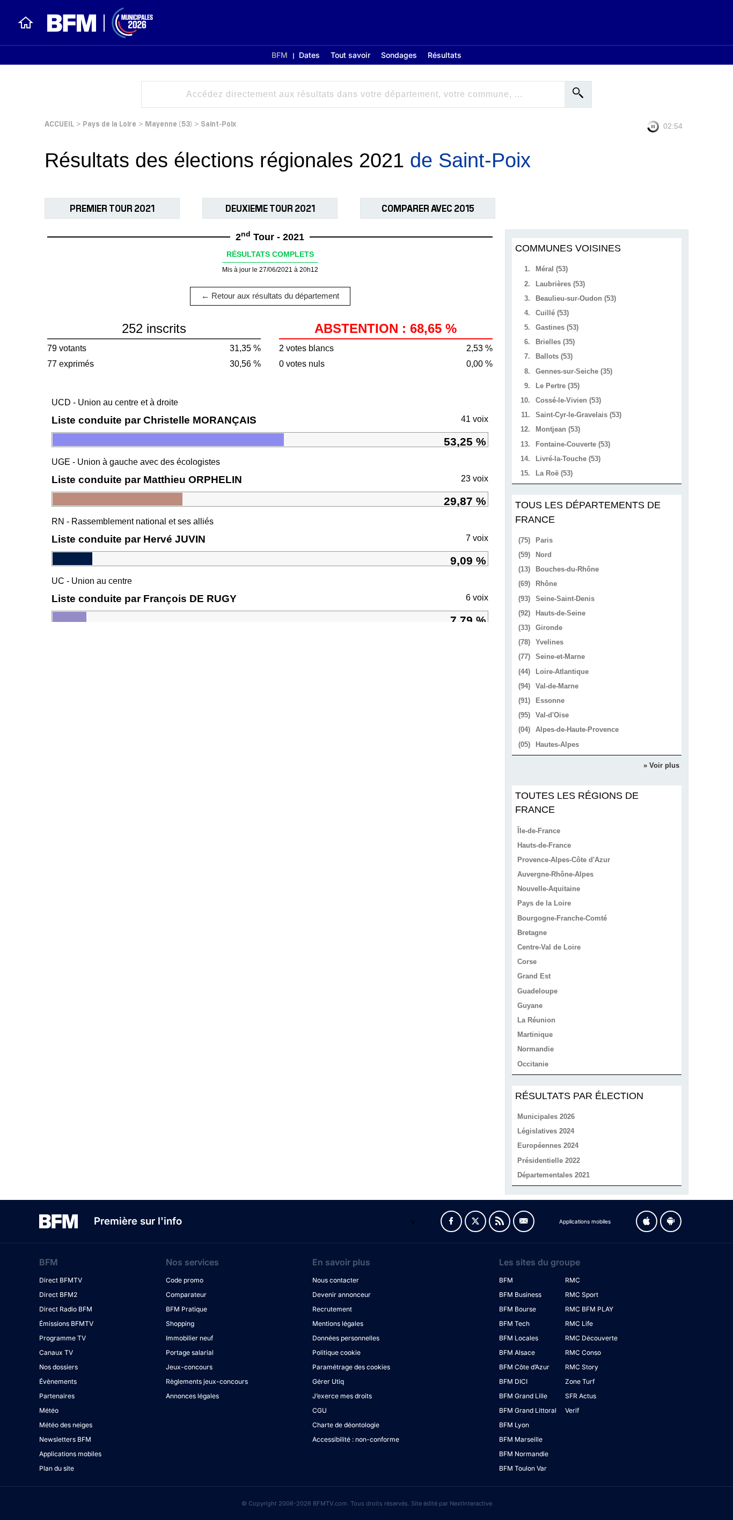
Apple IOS (646, 1221)
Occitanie (532, 1064)
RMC (572, 1280)
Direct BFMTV (60, 1280)
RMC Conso (583, 1352)
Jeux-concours (189, 1367)
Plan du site (56, 1468)
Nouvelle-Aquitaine (548, 889)
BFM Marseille (521, 1439)
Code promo (184, 1280)
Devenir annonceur (341, 1295)
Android (670, 1221)
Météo (48, 1410)
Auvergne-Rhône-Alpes (555, 874)
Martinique (535, 1034)
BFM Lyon (514, 1425)
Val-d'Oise (552, 715)
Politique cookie (336, 1352)
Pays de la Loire (109, 123)
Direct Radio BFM (65, 1309)
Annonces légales (192, 1396)
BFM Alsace (517, 1352)
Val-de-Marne (557, 686)
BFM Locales (518, 1338)
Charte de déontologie (345, 1425)
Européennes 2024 (547, 1145)
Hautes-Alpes (557, 744)
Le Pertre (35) (558, 386)
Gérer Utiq (328, 1381)
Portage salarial (190, 1352)
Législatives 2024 (545, 1131)
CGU (319, 1410)
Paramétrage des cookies (351, 1367)
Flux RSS (499, 1221)
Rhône (546, 584)
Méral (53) (552, 269)
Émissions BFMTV (66, 1323)
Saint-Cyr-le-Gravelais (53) (578, 415)
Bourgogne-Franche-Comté (562, 918)
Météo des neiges (65, 1425)
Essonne (550, 700)
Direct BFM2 (58, 1295)
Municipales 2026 (546, 1117)
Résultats (444, 55)
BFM (280, 55)
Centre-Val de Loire (549, 947)
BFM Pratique (186, 1309)
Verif (572, 1410)
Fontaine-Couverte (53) (573, 444)
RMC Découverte (591, 1338)
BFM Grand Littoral (527, 1410)
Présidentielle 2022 (548, 1160)
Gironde (549, 628)
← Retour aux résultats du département (270, 295)
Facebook (451, 1221)
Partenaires (57, 1396)
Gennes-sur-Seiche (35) (574, 371)
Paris (544, 540)
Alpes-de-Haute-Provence (577, 729)
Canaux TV (56, 1352)
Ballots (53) (554, 356)
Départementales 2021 (553, 1175)
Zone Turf (580, 1381)
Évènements (58, 1381)
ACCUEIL (59, 123)
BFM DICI (513, 1381)
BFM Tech (514, 1323)
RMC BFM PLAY (589, 1309)
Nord (544, 555)
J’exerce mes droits (342, 1396)
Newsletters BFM (65, 1439)
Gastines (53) (557, 327)
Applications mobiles (70, 1454)
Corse (527, 962)
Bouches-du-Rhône (567, 569)
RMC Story (581, 1367)
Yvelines (549, 642)
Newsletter (523, 1221)
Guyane (530, 1006)
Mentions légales (337, 1323)
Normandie (535, 1049)
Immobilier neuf (189, 1338)
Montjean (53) (558, 429)
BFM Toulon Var (523, 1468)
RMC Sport (581, 1295)
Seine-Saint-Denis (565, 599)
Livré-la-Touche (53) (568, 459)
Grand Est (534, 976)
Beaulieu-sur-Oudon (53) (576, 298)
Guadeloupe (537, 991)
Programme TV (62, 1338)
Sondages (399, 55)
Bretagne (532, 933)
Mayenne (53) (168, 123)
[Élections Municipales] (93, 23)
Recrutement (332, 1309)
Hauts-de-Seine (560, 613)
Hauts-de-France (544, 845)
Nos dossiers (58, 1367)
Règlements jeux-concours (207, 1381)
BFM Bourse (517, 1309)
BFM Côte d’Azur (524, 1367)
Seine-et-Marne (560, 657)
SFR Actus (580, 1396)
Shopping (180, 1323)
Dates (309, 55)
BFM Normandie (523, 1454)
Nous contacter (335, 1280)
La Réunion (536, 1020)
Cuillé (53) (552, 313)
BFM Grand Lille (523, 1396)
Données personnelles (345, 1338)
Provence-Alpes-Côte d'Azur (563, 860)
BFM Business (520, 1295)
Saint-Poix (218, 123)
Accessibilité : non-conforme (355, 1439)
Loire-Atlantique (562, 672)
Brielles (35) (555, 342)
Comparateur (186, 1295)
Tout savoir (350, 55)
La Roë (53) (554, 473)
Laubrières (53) (560, 284)
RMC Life (579, 1323)
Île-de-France (538, 831)
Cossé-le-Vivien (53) (568, 400)
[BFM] (25, 22)
